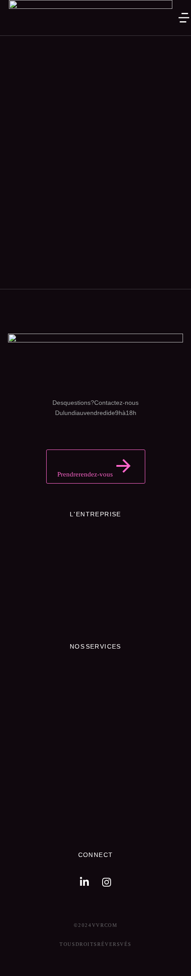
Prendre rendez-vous (85, 474)
